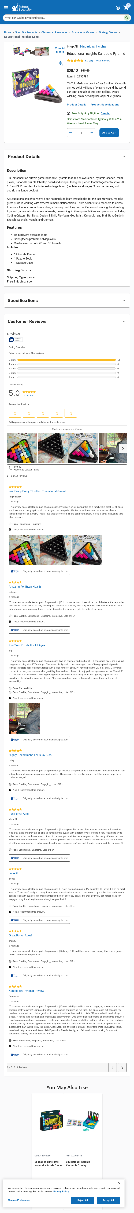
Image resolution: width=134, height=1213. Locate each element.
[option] (18, 50)
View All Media (60, 50)
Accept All (108, 1200)
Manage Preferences (19, 1200)
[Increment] (91, 132)
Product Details (76, 104)
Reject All (82, 1200)
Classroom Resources (54, 32)
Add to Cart (109, 132)
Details (105, 113)
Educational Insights (93, 46)
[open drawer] (6, 7)
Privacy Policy (61, 1191)
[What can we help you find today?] (127, 18)
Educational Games (83, 32)
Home (7, 32)
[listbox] (29, 50)
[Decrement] (70, 132)
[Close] (119, 1183)
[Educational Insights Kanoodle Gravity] (83, 1123)
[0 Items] (126, 7)
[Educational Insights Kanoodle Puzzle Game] (51, 1123)
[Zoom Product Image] (61, 63)
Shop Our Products (26, 32)
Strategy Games (108, 32)
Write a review (103, 60)
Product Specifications (105, 104)
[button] (118, 7)
